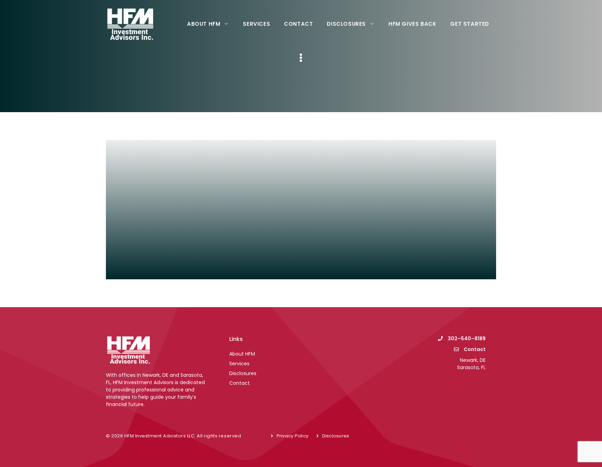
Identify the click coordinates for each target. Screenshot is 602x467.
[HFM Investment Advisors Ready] (130, 23)
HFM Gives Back (412, 24)
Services (256, 24)
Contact (298, 24)
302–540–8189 (467, 338)
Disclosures (346, 24)
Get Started (469, 24)
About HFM (203, 24)
